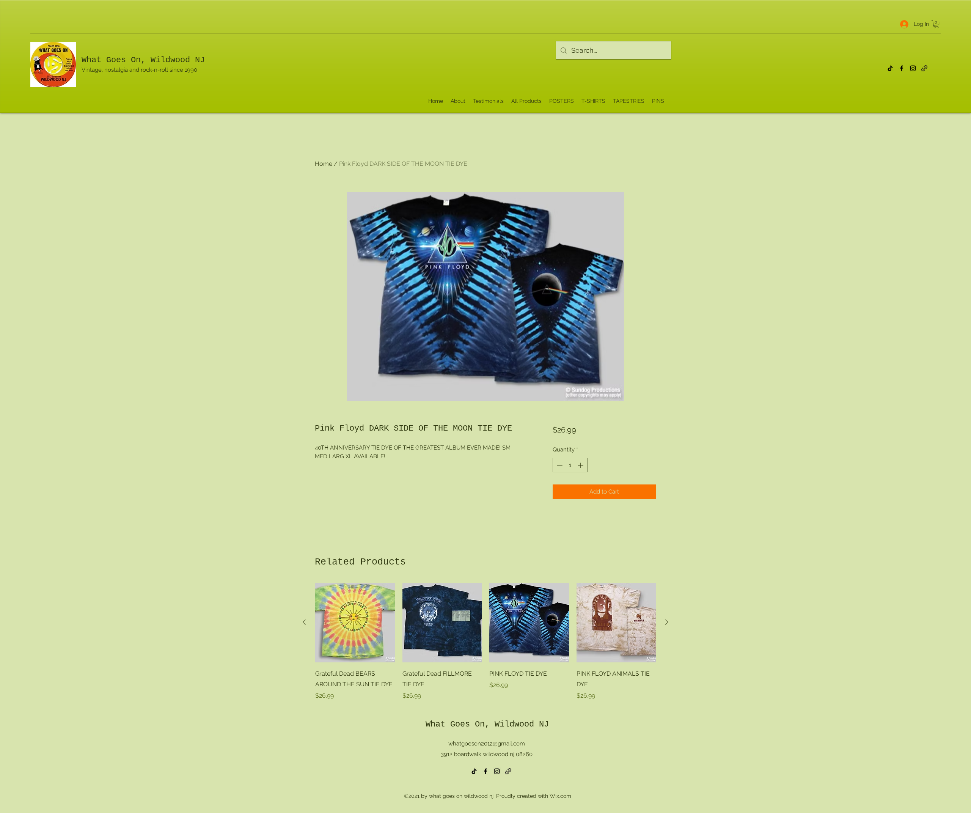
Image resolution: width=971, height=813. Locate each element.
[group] (485, 641)
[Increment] (581, 465)
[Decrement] (559, 465)
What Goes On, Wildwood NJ (143, 60)
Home (323, 163)
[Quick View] (355, 622)
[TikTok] (890, 68)
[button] (936, 24)
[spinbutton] (570, 465)
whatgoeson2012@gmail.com (486, 743)
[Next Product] (666, 622)
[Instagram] (913, 68)
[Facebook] (901, 68)
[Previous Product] (304, 622)
